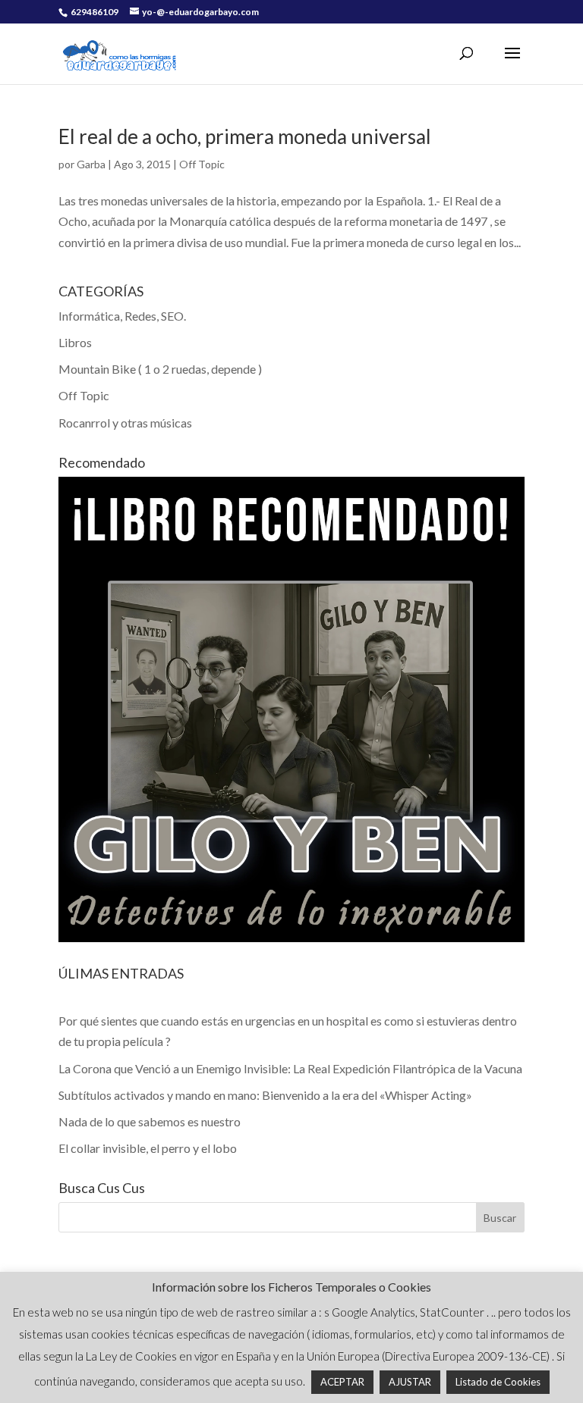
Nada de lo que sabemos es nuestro (149, 1121)
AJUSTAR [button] (410, 1382)
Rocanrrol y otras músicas (125, 422)
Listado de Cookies (497, 1382)
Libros (75, 342)
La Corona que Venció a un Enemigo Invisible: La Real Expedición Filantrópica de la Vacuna (290, 1068)
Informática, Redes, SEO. (122, 315)
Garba (91, 164)
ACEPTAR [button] (342, 1382)
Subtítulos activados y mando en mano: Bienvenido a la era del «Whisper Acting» (265, 1095)
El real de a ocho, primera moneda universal (244, 136)
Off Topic (202, 164)
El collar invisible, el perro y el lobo (147, 1148)
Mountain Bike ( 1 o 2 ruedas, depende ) (160, 369)
